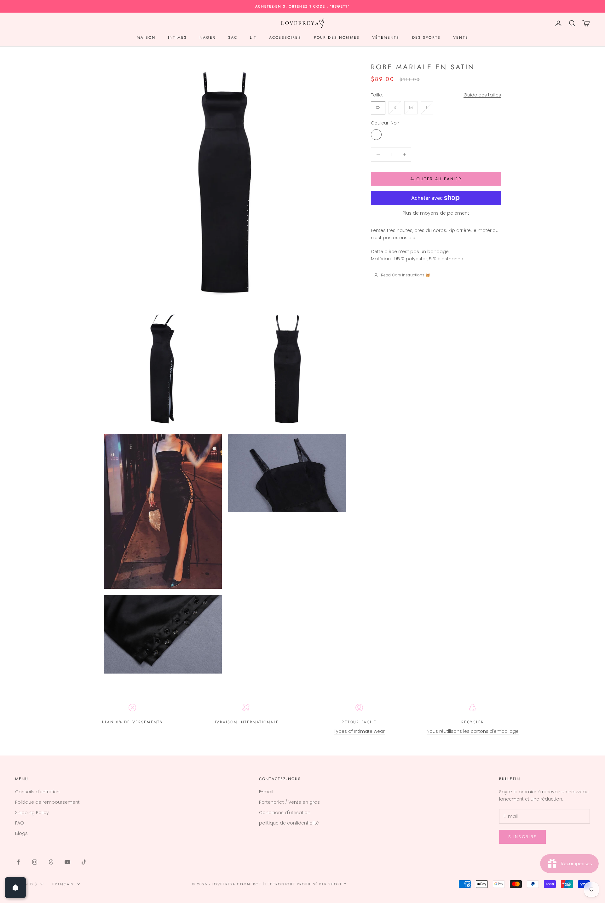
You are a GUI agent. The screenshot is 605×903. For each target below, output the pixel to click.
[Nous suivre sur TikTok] (84, 862)
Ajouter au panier (436, 179)
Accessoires (285, 37)
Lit (253, 37)
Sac (232, 37)
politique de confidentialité (289, 823)
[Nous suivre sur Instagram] (35, 862)
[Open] (15, 887)
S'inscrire (522, 837)
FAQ (19, 823)
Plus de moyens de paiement (436, 213)
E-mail (266, 792)
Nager (207, 37)
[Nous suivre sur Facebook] (18, 862)
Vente (460, 37)
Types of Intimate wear (359, 731)
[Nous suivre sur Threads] (51, 862)
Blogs (21, 833)
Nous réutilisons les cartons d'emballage (473, 731)
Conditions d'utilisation (284, 812)
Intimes (177, 37)
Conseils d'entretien (37, 792)
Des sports (426, 37)
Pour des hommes (337, 37)
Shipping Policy (32, 812)
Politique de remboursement (47, 802)
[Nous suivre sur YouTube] (67, 862)
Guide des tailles (482, 95)
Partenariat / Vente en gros (289, 802)
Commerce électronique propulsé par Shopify (292, 884)
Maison (146, 37)
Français (63, 884)
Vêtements (385, 37)
